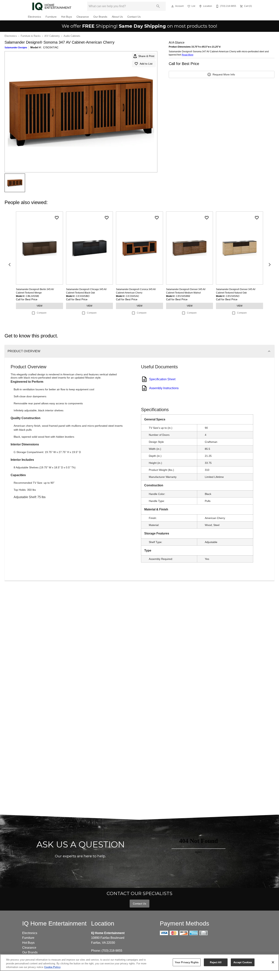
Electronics (34, 16)
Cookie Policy (52, 967)
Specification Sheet (162, 379)
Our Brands (100, 16)
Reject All (215, 962)
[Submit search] (158, 6)
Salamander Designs (16, 47)
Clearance (82, 16)
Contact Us (134, 16)
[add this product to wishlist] (56, 217)
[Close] (273, 962)
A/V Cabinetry (52, 35)
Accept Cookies (242, 962)
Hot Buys (66, 16)
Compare (41, 312)
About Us (117, 16)
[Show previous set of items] (9, 264)
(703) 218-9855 (112, 950)
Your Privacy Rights (187, 962)
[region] (139, 962)
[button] (172, 6)
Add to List (146, 63)
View (39, 305)
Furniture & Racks (31, 35)
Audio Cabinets (72, 35)
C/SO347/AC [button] (50, 47)
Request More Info (224, 74)
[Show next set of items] (269, 264)
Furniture (51, 16)
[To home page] (51, 6)
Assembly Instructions (164, 388)
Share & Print (146, 56)
